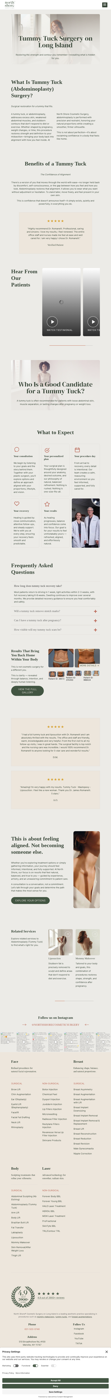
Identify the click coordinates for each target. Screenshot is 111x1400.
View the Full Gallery (27, 691)
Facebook (79, 1333)
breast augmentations (82, 1317)
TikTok (78, 1343)
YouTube (78, 1338)
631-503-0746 (32, 1329)
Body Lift (80, 958)
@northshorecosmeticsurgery (55, 1024)
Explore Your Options (30, 900)
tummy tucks (61, 1317)
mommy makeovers (45, 1317)
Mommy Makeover (58, 958)
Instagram (79, 1328)
